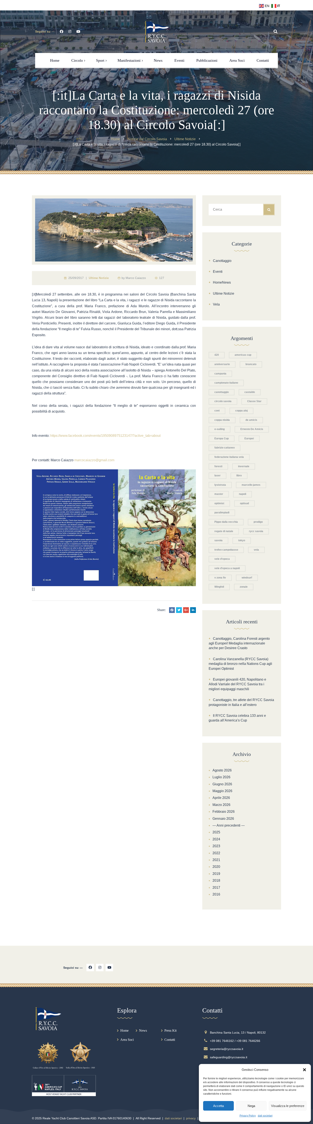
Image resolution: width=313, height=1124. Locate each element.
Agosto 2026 (222, 770)
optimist (219, 503)
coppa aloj (241, 410)
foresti (218, 466)
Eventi (218, 271)
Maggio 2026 (222, 791)
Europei (249, 438)
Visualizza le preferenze (287, 1106)
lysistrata (220, 484)
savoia (218, 540)
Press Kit (170, 1030)
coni (217, 410)
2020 (216, 866)
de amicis (251, 419)
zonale (244, 586)
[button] (304, 1070)
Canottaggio (222, 261)
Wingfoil (219, 586)
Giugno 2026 (222, 784)
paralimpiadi (221, 512)
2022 (216, 853)
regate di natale (223, 531)
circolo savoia (222, 401)
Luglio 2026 (221, 777)
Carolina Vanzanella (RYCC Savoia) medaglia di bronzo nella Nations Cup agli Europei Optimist (240, 663)
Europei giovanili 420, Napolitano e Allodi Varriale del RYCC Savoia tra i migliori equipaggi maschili (237, 684)
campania (220, 373)
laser (217, 475)
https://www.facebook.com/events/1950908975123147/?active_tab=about (105, 435)
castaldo (249, 392)
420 (216, 354)
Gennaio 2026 (223, 818)
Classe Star (254, 401)
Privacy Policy (248, 1115)
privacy (191, 1118)
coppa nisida (222, 419)
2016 (216, 894)
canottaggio (221, 392)
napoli (242, 494)
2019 (216, 873)
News (143, 1030)
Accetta (218, 1106)
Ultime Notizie (99, 278)
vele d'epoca (222, 558)
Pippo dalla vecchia (226, 521)
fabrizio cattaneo (224, 447)
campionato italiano (226, 382)
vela (256, 549)
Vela (216, 304)
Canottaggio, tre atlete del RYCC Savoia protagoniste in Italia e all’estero (241, 702)
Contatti (169, 1039)
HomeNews (222, 282)
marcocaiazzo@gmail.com (94, 460)
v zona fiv (220, 577)
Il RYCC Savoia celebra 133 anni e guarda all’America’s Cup (237, 718)
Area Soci (127, 1039)
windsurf (247, 577)
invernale (243, 466)
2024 (216, 839)
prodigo (258, 521)
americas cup (243, 354)
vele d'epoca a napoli (227, 568)
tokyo (241, 540)
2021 (216, 860)
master (218, 494)
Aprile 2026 (221, 798)
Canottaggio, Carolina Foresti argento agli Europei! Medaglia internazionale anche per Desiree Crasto (239, 643)
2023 (216, 846)
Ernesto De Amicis (251, 429)
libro (239, 475)
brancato (251, 364)
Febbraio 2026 (223, 811)
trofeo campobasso (226, 549)
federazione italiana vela (229, 457)
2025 (216, 832)
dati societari (265, 1115)
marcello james (251, 484)
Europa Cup (221, 438)
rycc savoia (256, 531)
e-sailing (219, 429)
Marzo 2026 (221, 805)
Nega (251, 1106)
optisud (244, 503)
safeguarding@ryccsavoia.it (228, 1057)
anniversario (222, 364)
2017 (216, 887)
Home (124, 1030)
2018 (216, 880)
